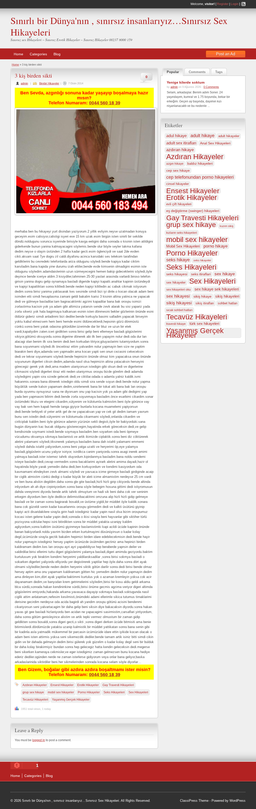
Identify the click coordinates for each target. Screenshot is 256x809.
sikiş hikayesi (179, 303)
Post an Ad (225, 54)
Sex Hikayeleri (138, 692)
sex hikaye (224, 273)
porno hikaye (216, 246)
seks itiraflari (201, 274)
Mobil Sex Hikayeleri (183, 246)
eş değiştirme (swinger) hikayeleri (192, 211)
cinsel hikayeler (177, 184)
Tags (218, 72)
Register (222, 4)
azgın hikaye (175, 163)
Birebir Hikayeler (49, 83)
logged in (38, 740)
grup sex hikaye (33, 692)
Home (18, 54)
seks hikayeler (202, 260)
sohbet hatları (228, 303)
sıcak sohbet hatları (179, 310)
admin (24, 83)
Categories (38, 54)
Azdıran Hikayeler (34, 685)
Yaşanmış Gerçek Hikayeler (71, 699)
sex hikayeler (176, 282)
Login (234, 4)
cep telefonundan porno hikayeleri (200, 177)
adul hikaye (176, 136)
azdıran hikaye (180, 149)
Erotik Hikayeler (88, 685)
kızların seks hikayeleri (181, 232)
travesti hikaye (176, 323)
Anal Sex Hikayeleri (215, 143)
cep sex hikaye (178, 170)
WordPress (238, 800)
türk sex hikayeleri (204, 324)
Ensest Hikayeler (62, 685)
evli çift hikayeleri (179, 204)
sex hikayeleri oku (178, 289)
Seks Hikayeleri (114, 692)
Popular (173, 72)
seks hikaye (178, 259)
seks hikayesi (176, 274)
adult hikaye (202, 135)
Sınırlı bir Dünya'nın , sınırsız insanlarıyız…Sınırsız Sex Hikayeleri (119, 26)
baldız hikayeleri (200, 163)
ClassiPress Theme (194, 800)
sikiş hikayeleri (227, 296)
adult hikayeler (228, 136)
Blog (57, 54)
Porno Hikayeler (89, 692)
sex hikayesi (178, 296)
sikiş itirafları (205, 303)
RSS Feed (244, 4)
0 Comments (211, 86)
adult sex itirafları (181, 143)
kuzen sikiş (227, 226)
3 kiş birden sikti (33, 75)
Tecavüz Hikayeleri (35, 699)
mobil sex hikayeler (61, 692)
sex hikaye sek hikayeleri (216, 289)
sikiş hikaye (203, 296)
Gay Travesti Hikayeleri (118, 685)
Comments (197, 72)
